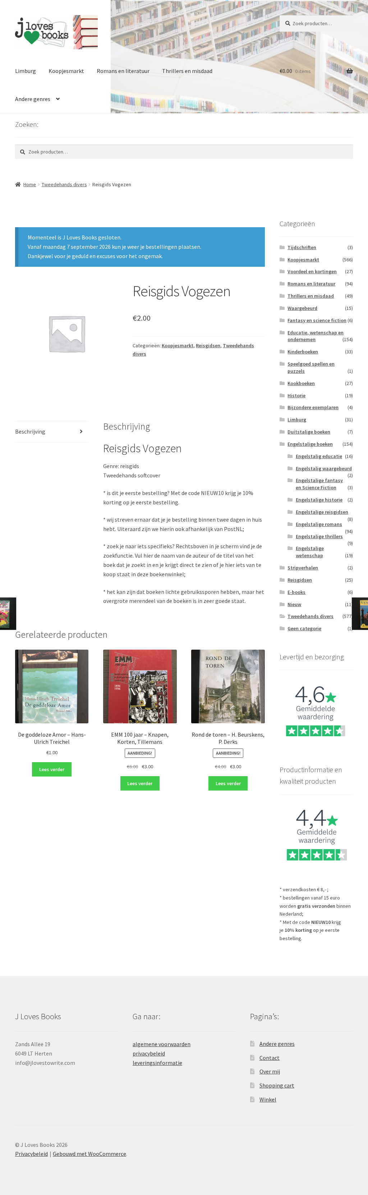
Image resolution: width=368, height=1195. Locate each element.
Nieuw (294, 604)
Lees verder (51, 769)
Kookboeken (301, 383)
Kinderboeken (303, 351)
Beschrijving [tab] (30, 431)
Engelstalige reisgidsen (322, 512)
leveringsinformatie (157, 1062)
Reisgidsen (208, 345)
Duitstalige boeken (309, 432)
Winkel (267, 1099)
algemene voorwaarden (161, 1044)
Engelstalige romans (319, 524)
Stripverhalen (303, 567)
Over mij (269, 1071)
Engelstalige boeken (310, 444)
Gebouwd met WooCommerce (89, 1153)
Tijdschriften (302, 247)
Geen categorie (304, 628)
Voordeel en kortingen (312, 271)
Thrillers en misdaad (187, 70)
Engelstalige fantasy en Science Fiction (319, 484)
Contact (269, 1057)
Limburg (25, 70)
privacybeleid (149, 1053)
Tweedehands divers (64, 184)
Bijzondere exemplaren (313, 407)
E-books (296, 592)
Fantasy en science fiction (317, 320)
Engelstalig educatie (319, 456)
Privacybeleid (31, 1153)
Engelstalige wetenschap (310, 552)
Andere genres (32, 98)
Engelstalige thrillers (319, 536)
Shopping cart (276, 1085)
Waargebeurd (302, 308)
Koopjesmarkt (66, 70)
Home (29, 184)
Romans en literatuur (123, 70)
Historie (296, 395)
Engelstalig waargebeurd (324, 468)
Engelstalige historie (319, 499)
